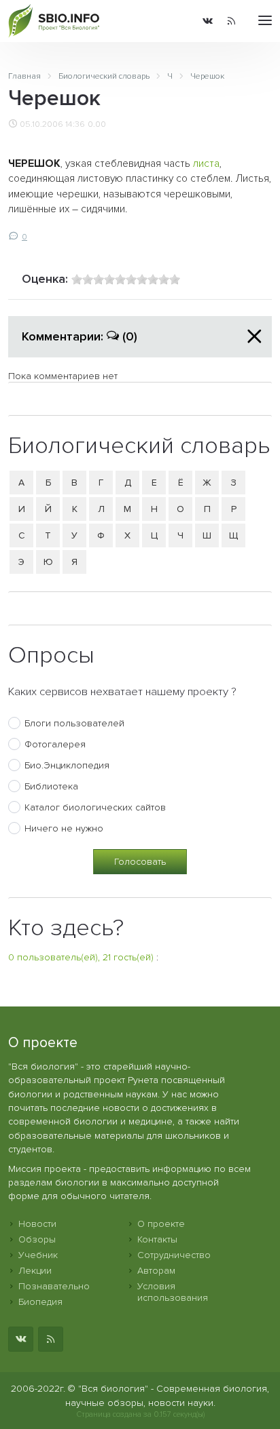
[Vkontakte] (208, 21)
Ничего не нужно (63, 828)
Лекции (35, 1270)
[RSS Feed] (231, 21)
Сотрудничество (174, 1255)
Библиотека (51, 786)
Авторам (156, 1270)
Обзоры (37, 1239)
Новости (37, 1224)
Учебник (38, 1255)
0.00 (97, 124)
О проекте (161, 1224)
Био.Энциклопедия (66, 765)
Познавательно (54, 1286)
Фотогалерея (55, 744)
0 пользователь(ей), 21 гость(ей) (81, 957)
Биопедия (40, 1302)
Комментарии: (79, 336)
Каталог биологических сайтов (95, 807)
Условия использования (172, 1292)
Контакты (157, 1239)
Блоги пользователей (74, 723)
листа (206, 163)
